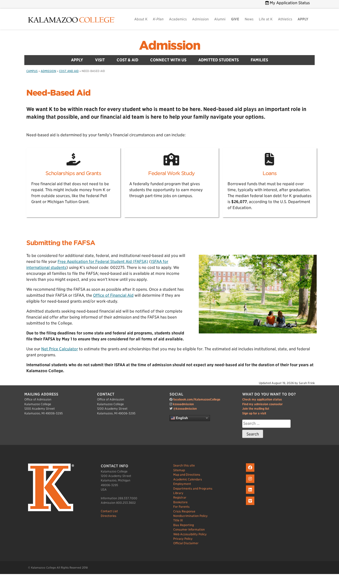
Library (178, 493)
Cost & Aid (127, 60)
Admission (200, 19)
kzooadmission (183, 404)
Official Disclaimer (186, 543)
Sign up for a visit (254, 413)
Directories (108, 516)
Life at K (265, 19)
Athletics (285, 19)
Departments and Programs (192, 488)
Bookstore (180, 502)
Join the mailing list (255, 408)
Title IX (178, 520)
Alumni (220, 19)
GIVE (235, 19)
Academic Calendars (187, 479)
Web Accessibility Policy (190, 534)
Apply (77, 60)
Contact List (109, 511)
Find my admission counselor (262, 404)
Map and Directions (186, 474)
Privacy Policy (183, 539)
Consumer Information (189, 529)
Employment (182, 484)
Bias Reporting (183, 525)
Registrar (179, 497)
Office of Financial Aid (113, 295)
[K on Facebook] (251, 472)
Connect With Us (168, 60)
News (249, 19)
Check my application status (262, 399)
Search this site (184, 465)
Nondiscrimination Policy (190, 516)
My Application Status (289, 2)
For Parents (181, 506)
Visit (100, 60)
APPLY (303, 19)
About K (140, 19)
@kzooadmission (185, 408)
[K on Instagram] (251, 483)
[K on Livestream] (251, 505)
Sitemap (179, 470)
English (181, 418)
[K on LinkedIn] (251, 494)
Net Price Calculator (59, 349)
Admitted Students (218, 60)
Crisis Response (184, 511)
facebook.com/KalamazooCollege (196, 399)
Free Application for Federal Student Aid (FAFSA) (103, 261)
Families (259, 60)
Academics (178, 19)
